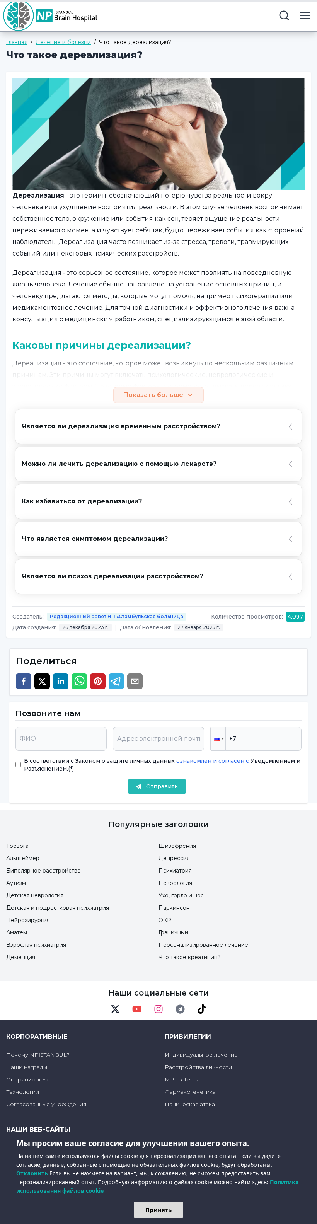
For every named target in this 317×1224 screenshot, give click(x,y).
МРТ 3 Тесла (182, 1079)
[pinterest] (98, 681)
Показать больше (153, 395)
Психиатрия (175, 870)
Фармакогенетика (190, 1091)
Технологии (22, 1091)
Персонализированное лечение (203, 944)
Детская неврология (34, 895)
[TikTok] (201, 1009)
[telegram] (116, 681)
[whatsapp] (79, 681)
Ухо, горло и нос (181, 895)
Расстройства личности (198, 1067)
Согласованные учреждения (46, 1104)
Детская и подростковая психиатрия (57, 907)
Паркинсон (174, 907)
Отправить (162, 786)
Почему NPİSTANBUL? (38, 1054)
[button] (218, 738)
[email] (135, 681)
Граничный (173, 932)
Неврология (175, 883)
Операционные (28, 1079)
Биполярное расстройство (43, 870)
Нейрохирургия (28, 920)
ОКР (164, 920)
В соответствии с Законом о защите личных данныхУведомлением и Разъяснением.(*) (162, 764)
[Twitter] (115, 1009)
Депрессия (174, 858)
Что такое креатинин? (189, 957)
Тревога (17, 845)
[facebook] (23, 681)
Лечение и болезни (63, 42)
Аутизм (16, 883)
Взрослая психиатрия (36, 944)
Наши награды (26, 1067)
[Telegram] (180, 1009)
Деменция (20, 957)
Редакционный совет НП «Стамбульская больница (116, 616)
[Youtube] (136, 1009)
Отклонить (32, 1173)
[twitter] (42, 681)
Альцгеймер (22, 858)
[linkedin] (60, 681)
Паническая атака (190, 1104)
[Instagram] (158, 1009)
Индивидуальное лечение (201, 1054)
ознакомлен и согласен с (212, 760)
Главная (16, 42)
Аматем (16, 932)
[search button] (284, 15)
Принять (158, 1210)
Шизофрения (177, 845)
